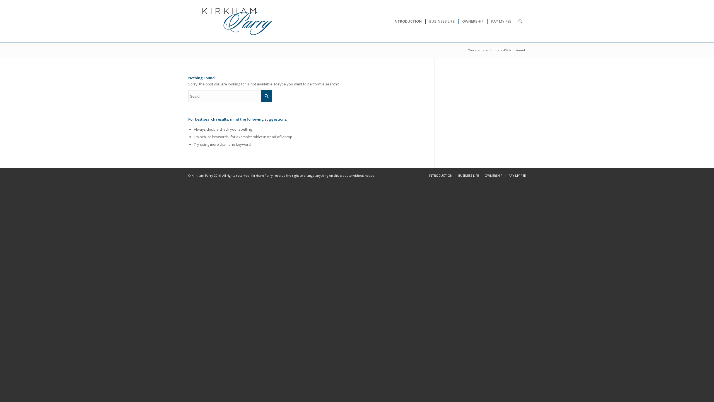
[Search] (520, 21)
